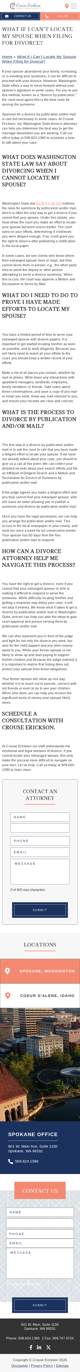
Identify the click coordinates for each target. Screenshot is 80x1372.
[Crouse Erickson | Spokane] (21, 6)
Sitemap (62, 1365)
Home (7, 57)
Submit (40, 910)
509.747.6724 (59, 1338)
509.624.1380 (26, 1161)
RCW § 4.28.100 (49, 203)
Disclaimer (19, 1365)
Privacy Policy (42, 1365)
